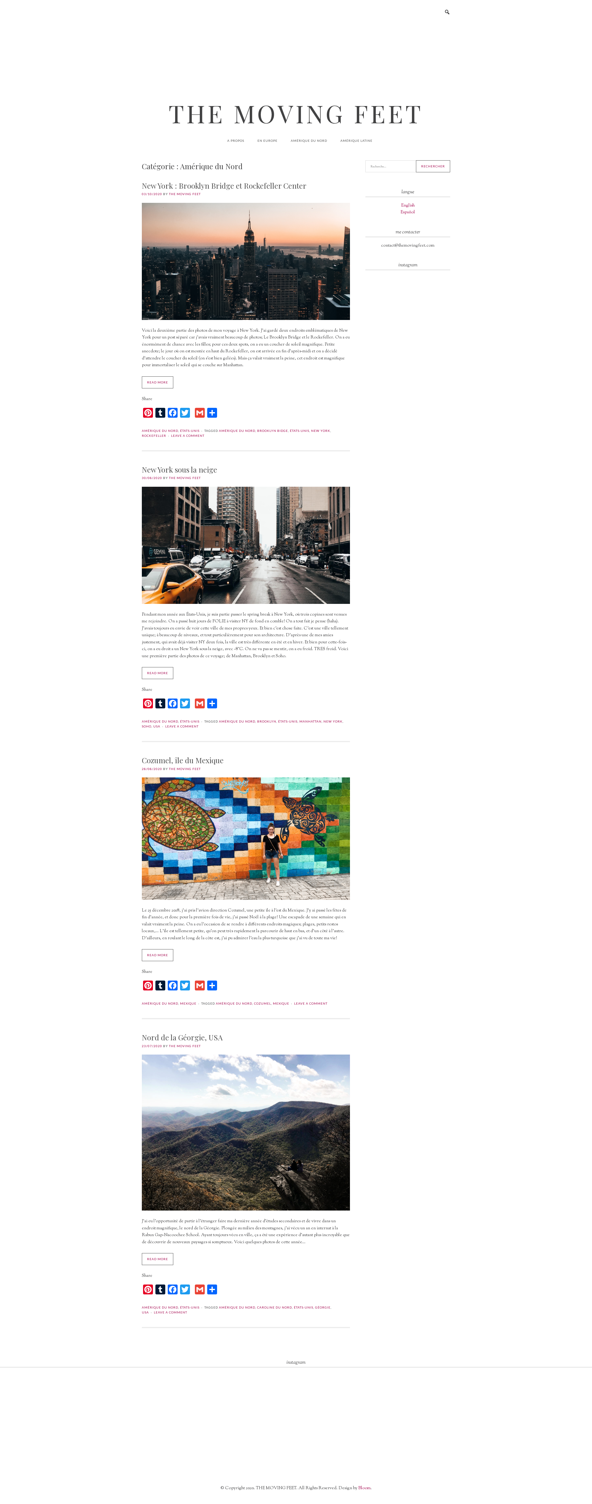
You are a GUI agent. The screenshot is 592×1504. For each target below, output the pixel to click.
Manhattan (310, 721)
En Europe (267, 140)
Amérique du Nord (309, 140)
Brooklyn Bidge (272, 430)
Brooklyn (266, 721)
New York (320, 430)
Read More (157, 382)
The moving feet (185, 194)
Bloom (364, 1488)
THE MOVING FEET (296, 112)
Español (408, 212)
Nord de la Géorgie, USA (182, 1037)
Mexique (188, 1003)
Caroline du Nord (274, 1307)
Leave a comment (187, 435)
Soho (146, 726)
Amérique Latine (356, 140)
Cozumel (262, 1003)
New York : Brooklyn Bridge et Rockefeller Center (224, 186)
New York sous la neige (179, 469)
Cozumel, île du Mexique (183, 760)
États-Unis (189, 430)
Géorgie (323, 1307)
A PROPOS (235, 140)
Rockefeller (154, 435)
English (408, 206)
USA (156, 726)
